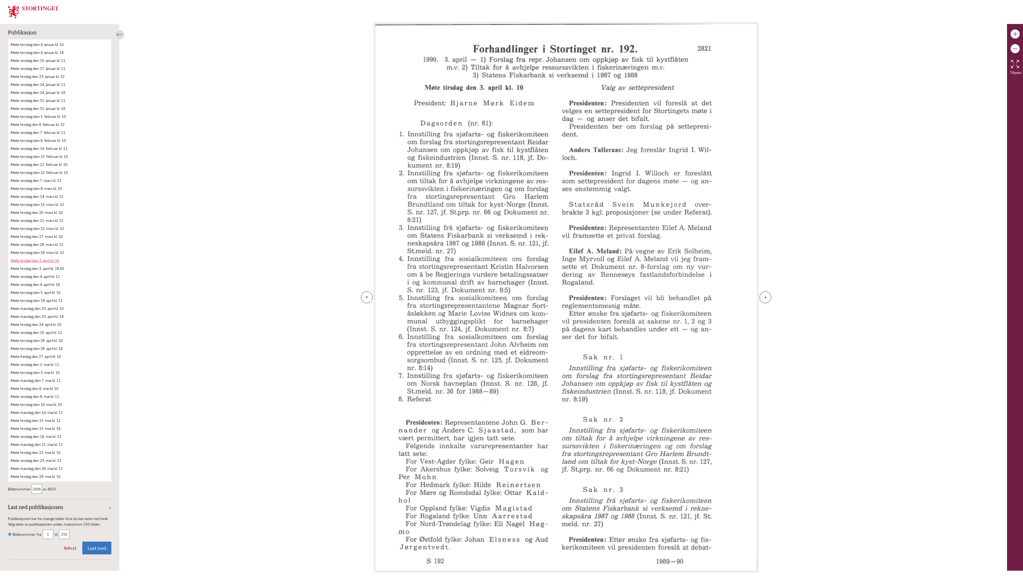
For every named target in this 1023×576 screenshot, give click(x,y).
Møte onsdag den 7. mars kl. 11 (36, 180)
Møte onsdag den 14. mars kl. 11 (37, 196)
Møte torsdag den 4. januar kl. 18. (37, 52)
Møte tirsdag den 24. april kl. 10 (36, 324)
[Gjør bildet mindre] (1015, 48)
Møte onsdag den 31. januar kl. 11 (38, 100)
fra (39, 534)
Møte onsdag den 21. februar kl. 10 (39, 164)
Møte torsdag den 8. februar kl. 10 (38, 140)
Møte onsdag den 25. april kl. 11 (36, 332)
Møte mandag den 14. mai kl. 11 (37, 412)
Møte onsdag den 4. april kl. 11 (35, 276)
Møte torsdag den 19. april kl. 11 (37, 300)
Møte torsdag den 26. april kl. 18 (37, 348)
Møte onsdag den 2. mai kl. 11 (35, 364)
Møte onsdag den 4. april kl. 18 (35, 284)
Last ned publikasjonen (35, 507)
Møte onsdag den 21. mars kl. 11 (37, 220)
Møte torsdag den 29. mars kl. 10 (37, 252)
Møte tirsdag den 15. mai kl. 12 (35, 420)
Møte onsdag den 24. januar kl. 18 (38, 92)
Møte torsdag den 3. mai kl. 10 (35, 372)
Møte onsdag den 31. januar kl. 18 (38, 108)
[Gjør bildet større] (1015, 34)
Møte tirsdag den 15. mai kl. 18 (35, 428)
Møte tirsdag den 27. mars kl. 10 (37, 236)
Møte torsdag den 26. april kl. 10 (37, 340)
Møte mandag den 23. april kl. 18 (37, 316)
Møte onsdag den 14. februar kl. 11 (39, 148)
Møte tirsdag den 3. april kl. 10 (35, 260)
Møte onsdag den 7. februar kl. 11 (38, 132)
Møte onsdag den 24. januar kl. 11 (38, 84)
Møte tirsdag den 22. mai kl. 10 (35, 452)
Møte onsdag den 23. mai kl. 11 (36, 460)
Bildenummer (19, 488)
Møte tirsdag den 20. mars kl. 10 (37, 212)
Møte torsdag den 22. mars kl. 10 (37, 228)
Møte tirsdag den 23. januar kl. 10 (37, 76)
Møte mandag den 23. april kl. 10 (37, 308)
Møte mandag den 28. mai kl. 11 (37, 468)
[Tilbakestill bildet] (1015, 64)
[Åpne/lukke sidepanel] (119, 34)
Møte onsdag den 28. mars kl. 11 (37, 244)
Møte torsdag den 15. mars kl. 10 (37, 204)
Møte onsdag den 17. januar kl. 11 (38, 68)
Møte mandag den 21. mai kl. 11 (37, 444)
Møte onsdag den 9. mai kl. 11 (35, 396)
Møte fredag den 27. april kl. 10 (36, 356)
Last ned (97, 548)
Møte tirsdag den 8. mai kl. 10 (34, 388)
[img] (33, 11)
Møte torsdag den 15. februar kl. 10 (39, 156)
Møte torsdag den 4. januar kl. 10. (37, 44)
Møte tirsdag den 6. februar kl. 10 (37, 124)
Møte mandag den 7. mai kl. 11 (36, 380)
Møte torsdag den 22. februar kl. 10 (39, 172)
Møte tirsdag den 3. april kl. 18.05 (37, 268)
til (56, 534)
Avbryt (70, 548)
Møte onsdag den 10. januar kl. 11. (38, 60)
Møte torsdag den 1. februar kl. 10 (38, 116)
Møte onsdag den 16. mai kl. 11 (36, 436)
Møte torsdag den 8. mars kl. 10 (36, 188)
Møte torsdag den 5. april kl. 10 (35, 292)
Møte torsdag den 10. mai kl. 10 (36, 404)
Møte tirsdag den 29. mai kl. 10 (35, 476)
